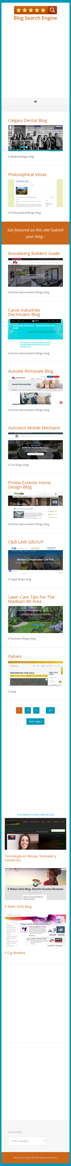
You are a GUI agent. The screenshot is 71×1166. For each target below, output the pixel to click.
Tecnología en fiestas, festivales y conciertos (30, 858)
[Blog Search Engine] (35, 13)
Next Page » (35, 721)
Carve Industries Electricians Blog (24, 312)
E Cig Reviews (15, 953)
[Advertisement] (35, 59)
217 (50, 710)
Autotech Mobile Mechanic (34, 428)
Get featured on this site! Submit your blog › (35, 233)
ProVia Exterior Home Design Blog (29, 485)
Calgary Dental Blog (27, 120)
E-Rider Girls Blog (18, 906)
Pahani (15, 656)
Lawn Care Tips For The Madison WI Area (31, 599)
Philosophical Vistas (27, 174)
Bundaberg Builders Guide (34, 253)
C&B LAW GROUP (25, 542)
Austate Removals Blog (30, 371)
